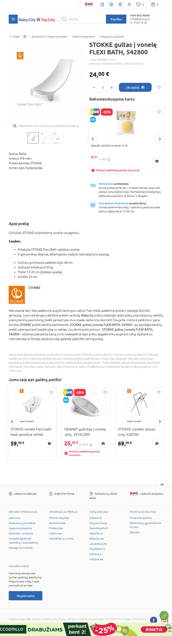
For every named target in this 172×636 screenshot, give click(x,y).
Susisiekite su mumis (61, 538)
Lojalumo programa (20, 528)
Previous (92, 138)
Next (159, 138)
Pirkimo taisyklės (59, 518)
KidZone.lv (95, 554)
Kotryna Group (98, 523)
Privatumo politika (141, 518)
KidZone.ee (96, 559)
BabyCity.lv (96, 533)
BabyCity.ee (96, 538)
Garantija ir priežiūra (21, 533)
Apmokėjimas (57, 523)
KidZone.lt (95, 518)
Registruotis (25, 596)
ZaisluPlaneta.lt (98, 528)
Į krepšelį (132, 87)
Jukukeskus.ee (98, 543)
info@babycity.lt (140, 19)
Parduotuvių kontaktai (22, 523)
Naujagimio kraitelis (20, 547)
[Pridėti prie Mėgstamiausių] (158, 87)
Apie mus (14, 518)
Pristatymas (56, 528)
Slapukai (135, 532)
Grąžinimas (55, 533)
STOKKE (34, 287)
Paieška (116, 19)
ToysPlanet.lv (97, 548)
